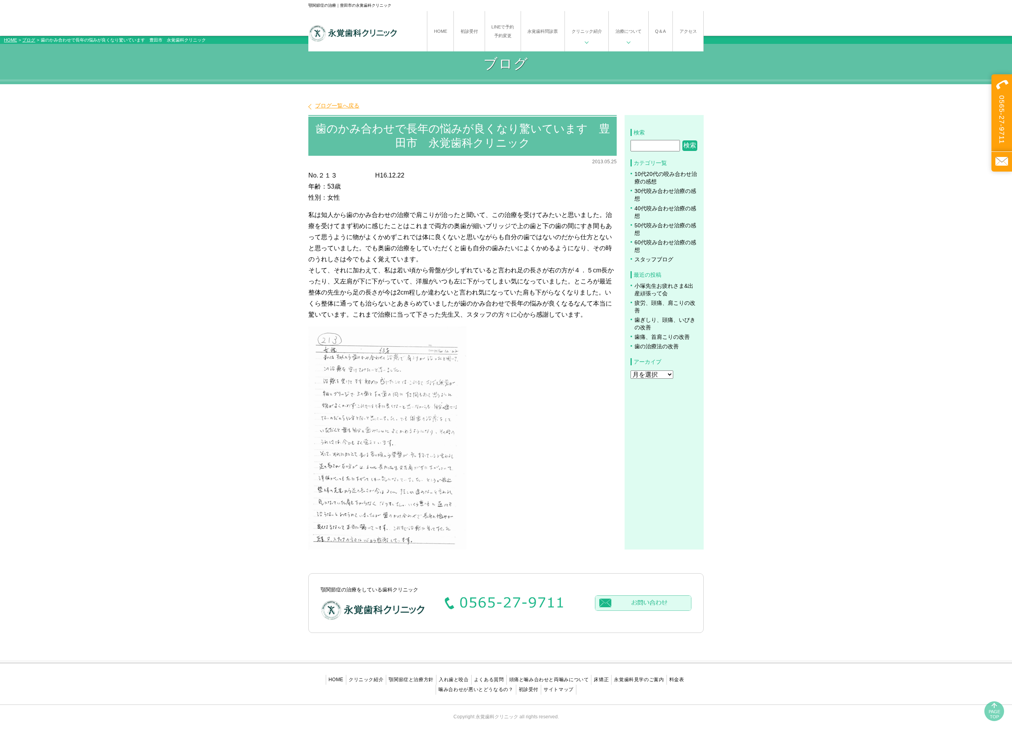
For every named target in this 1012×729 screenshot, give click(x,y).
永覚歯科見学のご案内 (639, 679)
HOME (10, 40)
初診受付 (529, 689)
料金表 (676, 679)
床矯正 (601, 679)
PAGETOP (994, 714)
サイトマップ (559, 689)
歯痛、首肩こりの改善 (662, 337)
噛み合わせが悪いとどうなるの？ (475, 689)
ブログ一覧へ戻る (337, 105)
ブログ (28, 40)
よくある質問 (489, 679)
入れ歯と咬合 (454, 679)
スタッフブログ (653, 260)
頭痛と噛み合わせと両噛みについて (549, 679)
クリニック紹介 (366, 679)
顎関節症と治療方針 (411, 679)
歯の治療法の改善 (656, 346)
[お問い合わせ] (1001, 161)
